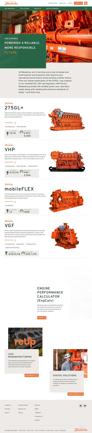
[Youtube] (85, 406)
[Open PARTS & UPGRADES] (59, 9)
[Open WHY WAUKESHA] (16, 9)
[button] (85, 3)
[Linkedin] (80, 406)
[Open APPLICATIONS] (30, 9)
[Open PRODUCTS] (42, 9)
